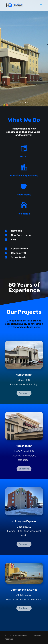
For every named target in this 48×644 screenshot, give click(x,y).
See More (24, 608)
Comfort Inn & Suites (24, 589)
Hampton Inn (24, 374)
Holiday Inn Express (24, 521)
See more (24, 393)
